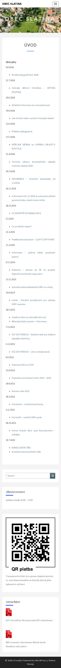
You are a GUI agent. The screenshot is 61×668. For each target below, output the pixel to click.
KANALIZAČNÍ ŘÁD (21, 447)
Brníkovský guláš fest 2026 (25, 74)
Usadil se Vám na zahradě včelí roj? (29, 317)
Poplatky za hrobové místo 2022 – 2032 (31, 377)
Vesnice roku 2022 (20, 391)
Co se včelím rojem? (22, 226)
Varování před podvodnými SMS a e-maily (32, 287)
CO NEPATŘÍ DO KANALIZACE (26, 213)
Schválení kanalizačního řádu (26, 451)
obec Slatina (11, 3)
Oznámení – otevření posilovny (27, 404)
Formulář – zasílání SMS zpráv (27, 417)
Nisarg (30, 664)
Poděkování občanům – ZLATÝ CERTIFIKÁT (33, 239)
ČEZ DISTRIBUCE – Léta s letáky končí (31, 351)
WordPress (41, 660)
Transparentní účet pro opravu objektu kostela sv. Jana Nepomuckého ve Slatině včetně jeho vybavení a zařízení (29, 580)
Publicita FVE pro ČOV (23, 364)
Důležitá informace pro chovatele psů (31, 105)
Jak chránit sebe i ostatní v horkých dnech (33, 118)
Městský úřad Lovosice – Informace (29, 321)
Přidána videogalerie (22, 131)
